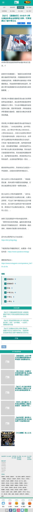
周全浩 (25, 485)
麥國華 (12, 481)
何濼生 (27, 478)
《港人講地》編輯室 (20, 476)
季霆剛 (21, 483)
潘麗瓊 (7, 485)
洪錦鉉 (12, 489)
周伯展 (3, 485)
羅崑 (9, 494)
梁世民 (18, 478)
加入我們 (3, 467)
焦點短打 (28, 476)
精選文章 (22, 494)
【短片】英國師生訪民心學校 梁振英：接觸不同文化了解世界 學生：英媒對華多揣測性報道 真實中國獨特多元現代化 (16, 330)
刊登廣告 (3, 470)
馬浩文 (23, 478)
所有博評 (29, 459)
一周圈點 (3, 478)
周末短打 (9, 478)
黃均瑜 (20, 487)
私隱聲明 (3, 462)
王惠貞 (25, 483)
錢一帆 (21, 481)
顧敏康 (12, 476)
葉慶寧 (12, 485)
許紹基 (7, 481)
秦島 (25, 481)
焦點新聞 (12, 7)
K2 (2, 494)
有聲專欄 (4, 11)
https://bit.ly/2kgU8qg (9, 240)
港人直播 (28, 7)
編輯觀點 (19, 457)
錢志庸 (24, 487)
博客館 (29, 457)
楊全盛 (15, 487)
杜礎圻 (7, 492)
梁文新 (5, 494)
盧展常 (20, 492)
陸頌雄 (16, 489)
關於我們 (3, 461)
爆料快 (3, 471)
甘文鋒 (3, 492)
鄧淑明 (11, 487)
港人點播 (20, 7)
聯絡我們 (3, 468)
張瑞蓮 (7, 476)
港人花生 (20, 11)
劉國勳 (3, 489)
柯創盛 (7, 489)
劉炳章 (14, 478)
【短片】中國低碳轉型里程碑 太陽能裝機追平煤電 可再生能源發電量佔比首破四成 (16, 314)
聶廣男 (15, 492)
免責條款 (3, 464)
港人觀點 (12, 11)
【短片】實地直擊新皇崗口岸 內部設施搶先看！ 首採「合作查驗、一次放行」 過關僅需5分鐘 (16, 322)
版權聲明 (3, 465)
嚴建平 (25, 489)
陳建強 (16, 485)
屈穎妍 (3, 476)
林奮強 (27, 494)
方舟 (2, 487)
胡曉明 (3, 483)
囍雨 (2, 496)
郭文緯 (16, 481)
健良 (11, 492)
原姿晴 (3, 481)
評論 (4, 346)
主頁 (4, 7)
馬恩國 (21, 485)
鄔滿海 (16, 483)
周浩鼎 (7, 483)
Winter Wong (26, 492)
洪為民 (6, 487)
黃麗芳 (21, 489)
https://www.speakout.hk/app (18, 252)
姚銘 (13, 494)
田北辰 (12, 483)
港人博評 (28, 11)
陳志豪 (17, 494)
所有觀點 (19, 459)
